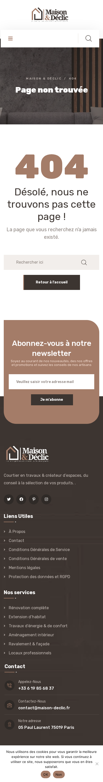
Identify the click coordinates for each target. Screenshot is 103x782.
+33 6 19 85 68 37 (36, 688)
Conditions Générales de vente (38, 558)
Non (59, 774)
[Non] (96, 763)
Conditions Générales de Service (39, 549)
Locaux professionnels (30, 653)
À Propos (17, 531)
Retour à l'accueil (52, 282)
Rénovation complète (29, 607)
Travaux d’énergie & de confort (38, 625)
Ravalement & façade (29, 644)
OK (45, 774)
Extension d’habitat (27, 616)
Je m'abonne (51, 400)
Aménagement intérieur (31, 635)
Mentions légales (24, 567)
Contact (16, 540)
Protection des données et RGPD (39, 576)
